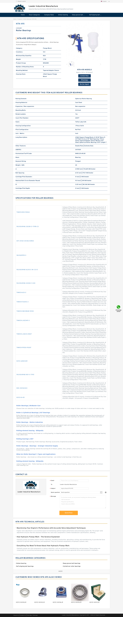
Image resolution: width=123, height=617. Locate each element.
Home (23, 15)
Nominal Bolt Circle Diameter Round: (28, 180)
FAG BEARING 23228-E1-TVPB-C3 (27, 226)
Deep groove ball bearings (79, 15)
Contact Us (23, 615)
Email (52, 480)
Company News (49, 15)
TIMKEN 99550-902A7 (23, 347)
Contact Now (84, 76)
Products (19, 19)
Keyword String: (21, 161)
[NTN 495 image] (84, 41)
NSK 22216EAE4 (21, 388)
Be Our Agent (84, 84)
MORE (61, 571)
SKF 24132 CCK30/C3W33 (25, 241)
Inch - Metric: (20, 133)
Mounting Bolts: (21, 110)
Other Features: (21, 146)
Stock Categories (34, 15)
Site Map (29, 615)
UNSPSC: (18, 150)
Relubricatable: (21, 114)
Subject (52, 488)
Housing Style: (21, 74)
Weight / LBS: (20, 165)
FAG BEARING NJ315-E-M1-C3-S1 (27, 270)
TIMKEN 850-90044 (23, 212)
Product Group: (21, 63)
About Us (16, 615)
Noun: (17, 157)
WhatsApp (84, 80)
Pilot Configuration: (22, 129)
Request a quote (22, 1)
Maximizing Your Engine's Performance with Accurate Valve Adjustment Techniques (51, 528)
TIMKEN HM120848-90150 (25, 311)
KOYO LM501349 (22, 361)
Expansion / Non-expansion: (25, 106)
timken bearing (63, 15)
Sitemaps (35, 615)
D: (16, 184)
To (51, 484)
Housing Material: (21, 102)
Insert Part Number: (22, 118)
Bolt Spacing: (20, 173)
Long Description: (21, 137)
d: (16, 169)
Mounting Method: (22, 70)
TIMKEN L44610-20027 (24, 334)
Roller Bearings (27, 19)
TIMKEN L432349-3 (23, 320)
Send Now (69, 513)
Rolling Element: (21, 99)
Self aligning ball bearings (96, 15)
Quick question (55, 492)
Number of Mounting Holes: (25, 67)
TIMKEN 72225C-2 (22, 302)
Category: (19, 48)
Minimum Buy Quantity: (24, 56)
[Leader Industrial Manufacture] (19, 8)
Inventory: (19, 52)
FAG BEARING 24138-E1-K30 (25, 283)
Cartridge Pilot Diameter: (24, 177)
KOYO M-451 (20, 397)
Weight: (18, 59)
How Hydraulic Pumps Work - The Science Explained (38, 537)
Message (53, 496)
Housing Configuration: (23, 126)
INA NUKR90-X (21, 255)
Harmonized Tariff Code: (24, 153)
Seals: (18, 122)
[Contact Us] (118, 308)
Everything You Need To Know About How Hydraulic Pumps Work (43, 546)
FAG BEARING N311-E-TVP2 (25, 375)
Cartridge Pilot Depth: (23, 188)
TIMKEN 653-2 (21, 292)
